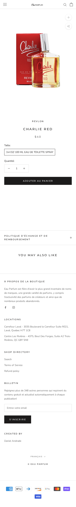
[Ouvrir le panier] (71, 4)
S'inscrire (17, 419)
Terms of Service (13, 365)
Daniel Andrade (12, 441)
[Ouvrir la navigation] (5, 4)
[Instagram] (13, 307)
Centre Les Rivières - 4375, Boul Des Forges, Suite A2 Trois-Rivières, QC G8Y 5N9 (37, 338)
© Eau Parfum (38, 464)
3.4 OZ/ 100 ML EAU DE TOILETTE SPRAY (29, 152)
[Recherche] (65, 4)
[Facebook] (5, 307)
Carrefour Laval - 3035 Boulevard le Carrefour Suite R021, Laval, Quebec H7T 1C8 (36, 328)
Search (8, 359)
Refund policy (11, 371)
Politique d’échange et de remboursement (26, 238)
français (36, 456)
